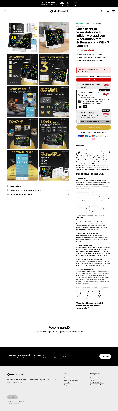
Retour (92, 380)
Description (80, 146)
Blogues (66, 385)
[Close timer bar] (116, 3)
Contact (67, 382)
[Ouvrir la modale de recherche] (102, 11)
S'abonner (105, 356)
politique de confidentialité (99, 382)
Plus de (66, 378)
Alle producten (81, 26)
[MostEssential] (59, 11)
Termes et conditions (97, 385)
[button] (93, 85)
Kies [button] (85, 106)
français (11, 397)
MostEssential (20, 401)
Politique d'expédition (97, 378)
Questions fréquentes (71, 380)
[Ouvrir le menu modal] (5, 11)
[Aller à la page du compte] (107, 11)
